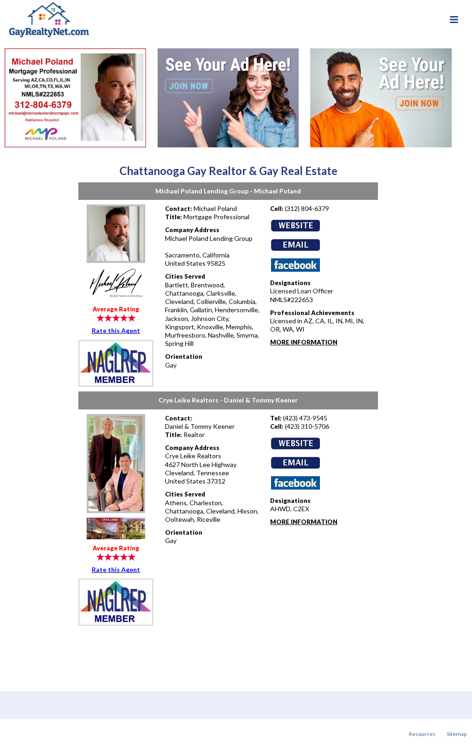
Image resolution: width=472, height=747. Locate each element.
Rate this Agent (116, 330)
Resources (422, 733)
